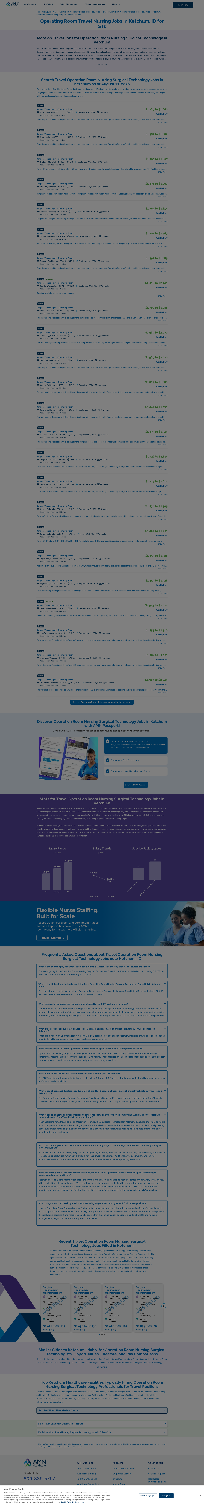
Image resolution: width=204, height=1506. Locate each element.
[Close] (200, 1495)
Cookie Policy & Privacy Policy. (72, 1502)
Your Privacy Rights (147, 1496)
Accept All (166, 1496)
